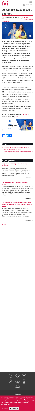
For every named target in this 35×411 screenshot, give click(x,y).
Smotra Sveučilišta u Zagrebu (12, 149)
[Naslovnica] (5, 3)
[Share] (10, 135)
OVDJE (25, 114)
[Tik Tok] (11, 381)
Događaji (26, 19)
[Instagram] (24, 375)
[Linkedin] (17, 386)
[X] (17, 375)
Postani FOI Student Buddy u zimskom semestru (15, 183)
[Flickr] (24, 381)
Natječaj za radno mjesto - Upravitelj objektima (14, 165)
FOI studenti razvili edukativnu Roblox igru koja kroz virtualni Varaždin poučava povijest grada (17, 204)
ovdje (17, 117)
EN (27, 5)
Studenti (26, 18)
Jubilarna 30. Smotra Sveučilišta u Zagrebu (16, 147)
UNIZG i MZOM (6, 21)
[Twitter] (7, 135)
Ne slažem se (14, 408)
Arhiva (4, 224)
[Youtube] (17, 381)
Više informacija (5, 405)
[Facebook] (3, 135)
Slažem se (5, 408)
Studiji (31, 19)
